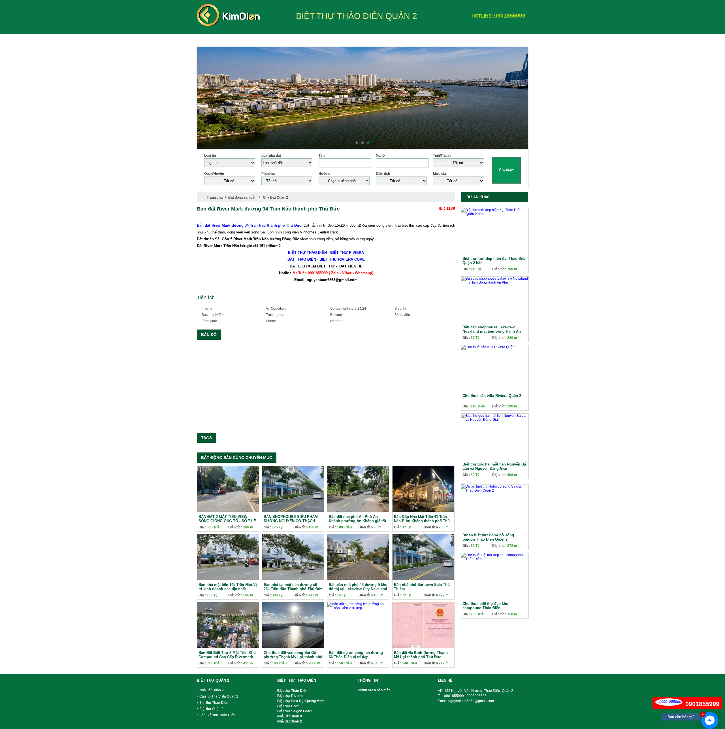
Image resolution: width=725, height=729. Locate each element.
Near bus (336, 321)
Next (520, 98)
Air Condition (275, 309)
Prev (204, 98)
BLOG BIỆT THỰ (421, 40)
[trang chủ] (215, 38)
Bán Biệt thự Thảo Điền (217, 715)
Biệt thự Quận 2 (211, 709)
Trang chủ (215, 197)
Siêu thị (400, 309)
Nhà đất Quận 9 (289, 716)
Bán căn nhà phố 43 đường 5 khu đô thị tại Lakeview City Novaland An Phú (358, 589)
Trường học (274, 315)
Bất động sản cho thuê (344, 40)
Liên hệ (481, 40)
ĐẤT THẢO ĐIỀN (301, 259)
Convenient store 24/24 (347, 309)
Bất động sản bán (290, 40)
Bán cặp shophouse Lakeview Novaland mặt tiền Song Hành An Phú (491, 331)
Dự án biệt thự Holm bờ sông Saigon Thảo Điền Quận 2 (488, 537)
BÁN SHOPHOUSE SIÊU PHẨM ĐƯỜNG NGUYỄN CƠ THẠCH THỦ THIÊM (291, 521)
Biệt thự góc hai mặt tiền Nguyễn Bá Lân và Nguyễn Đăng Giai (494, 466)
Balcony (336, 315)
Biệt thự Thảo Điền (213, 703)
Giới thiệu (250, 40)
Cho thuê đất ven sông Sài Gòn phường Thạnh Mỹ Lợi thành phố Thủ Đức (293, 657)
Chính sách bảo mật (374, 690)
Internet (207, 309)
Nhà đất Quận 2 (211, 690)
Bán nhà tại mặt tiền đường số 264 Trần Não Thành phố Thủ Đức (293, 587)
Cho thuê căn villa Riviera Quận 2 (491, 396)
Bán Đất (387, 40)
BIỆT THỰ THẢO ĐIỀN (307, 252)
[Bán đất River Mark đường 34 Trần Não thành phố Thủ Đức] (326, 385)
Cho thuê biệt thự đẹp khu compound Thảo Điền (485, 606)
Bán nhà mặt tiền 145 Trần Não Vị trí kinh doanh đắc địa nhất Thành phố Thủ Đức (228, 589)
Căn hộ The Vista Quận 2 (218, 696)
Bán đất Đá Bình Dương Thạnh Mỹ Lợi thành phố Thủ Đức (421, 655)
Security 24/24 (212, 315)
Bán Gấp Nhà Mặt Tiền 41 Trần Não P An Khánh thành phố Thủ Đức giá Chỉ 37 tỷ (422, 521)
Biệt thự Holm (288, 706)
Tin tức (454, 40)
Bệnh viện (402, 315)
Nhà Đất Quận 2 (275, 197)
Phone (270, 321)
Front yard (209, 321)
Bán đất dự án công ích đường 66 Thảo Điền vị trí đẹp (356, 655)
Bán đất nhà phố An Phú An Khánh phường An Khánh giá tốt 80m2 (357, 521)
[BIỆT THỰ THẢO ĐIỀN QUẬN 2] (228, 24)
